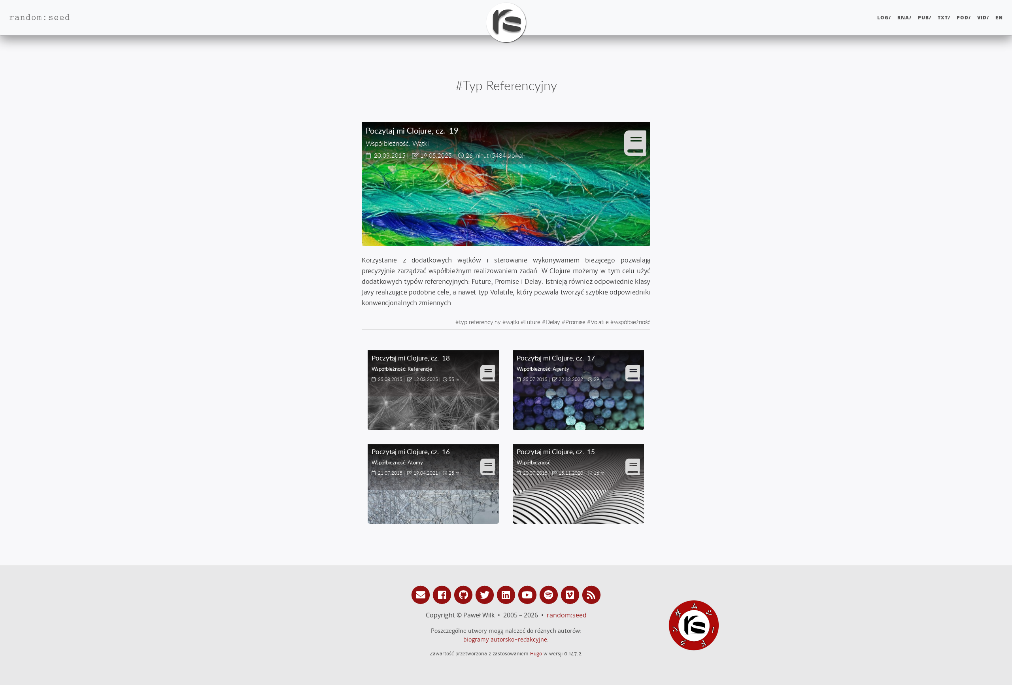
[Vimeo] (571, 594)
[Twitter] (486, 594)
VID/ (983, 17)
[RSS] (591, 594)
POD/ (964, 17)
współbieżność (632, 322)
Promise (575, 322)
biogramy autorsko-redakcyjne (505, 639)
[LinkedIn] (507, 594)
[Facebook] (443, 594)
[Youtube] (528, 594)
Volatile (600, 322)
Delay (553, 322)
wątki (512, 322)
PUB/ (924, 17)
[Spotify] (550, 594)
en (999, 17)
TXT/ (944, 17)
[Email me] (421, 594)
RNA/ (904, 17)
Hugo (536, 654)
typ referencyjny (480, 322)
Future (532, 322)
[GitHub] (464, 594)
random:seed (567, 615)
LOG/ (884, 17)
